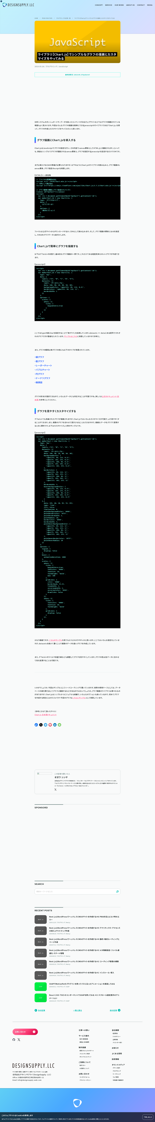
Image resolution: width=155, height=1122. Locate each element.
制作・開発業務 (84, 1039)
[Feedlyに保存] (59, 724)
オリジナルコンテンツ (85, 1057)
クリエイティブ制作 (85, 1054)
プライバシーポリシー (85, 1080)
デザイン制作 (116, 1068)
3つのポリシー (117, 1036)
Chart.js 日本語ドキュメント (46, 714)
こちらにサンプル (79, 697)
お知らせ (115, 1048)
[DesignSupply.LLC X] (19, 1040)
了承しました (148, 1117)
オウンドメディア (118, 1064)
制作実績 (82, 1047)
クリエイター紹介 (117, 1042)
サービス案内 (84, 1035)
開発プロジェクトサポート (87, 1050)
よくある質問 (117, 1053)
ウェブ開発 (116, 1077)
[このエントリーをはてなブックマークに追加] (45, 724)
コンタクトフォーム (84, 1077)
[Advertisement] (77, 98)
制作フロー (83, 1065)
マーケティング (117, 1074)
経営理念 (115, 1033)
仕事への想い (84, 1030)
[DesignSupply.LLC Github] (14, 1040)
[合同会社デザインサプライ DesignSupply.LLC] (18, 5)
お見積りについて (84, 1068)
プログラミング (117, 1071)
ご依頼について (85, 1062)
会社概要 (115, 1030)
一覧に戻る (77, 1010)
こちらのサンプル (55, 640)
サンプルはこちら (70, 336)
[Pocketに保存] (50, 724)
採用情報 (115, 1059)
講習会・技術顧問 (84, 1042)
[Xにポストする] (41, 724)
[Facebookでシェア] (36, 724)
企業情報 (115, 1039)
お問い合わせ (84, 1074)
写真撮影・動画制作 (118, 1080)
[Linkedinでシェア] (55, 724)
